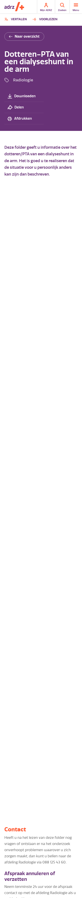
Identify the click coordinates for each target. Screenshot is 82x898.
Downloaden (25, 96)
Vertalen (16, 19)
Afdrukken (23, 118)
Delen (19, 107)
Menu (76, 10)
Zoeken (62, 10)
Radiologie (23, 80)
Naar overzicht (27, 36)
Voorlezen (48, 19)
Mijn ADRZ (46, 10)
